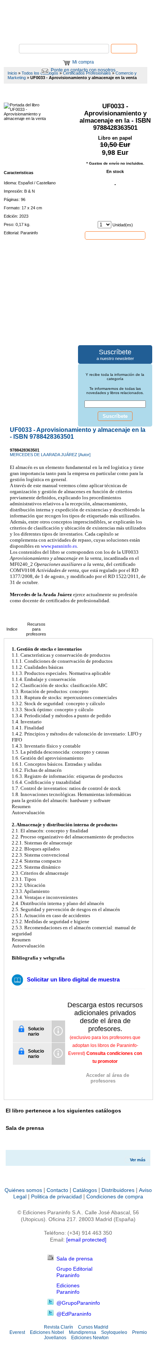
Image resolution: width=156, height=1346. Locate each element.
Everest (17, 1332)
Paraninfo (78, 32)
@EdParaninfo (73, 1314)
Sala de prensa (74, 1259)
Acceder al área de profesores (107, 1078)
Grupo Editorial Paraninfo (74, 1272)
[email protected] (86, 1240)
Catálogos (85, 1190)
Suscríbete (115, 416)
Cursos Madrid (93, 1327)
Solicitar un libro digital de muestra (73, 979)
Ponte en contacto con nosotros (83, 70)
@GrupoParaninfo (78, 1303)
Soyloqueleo (114, 1332)
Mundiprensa (82, 1332)
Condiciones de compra (114, 1196)
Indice (11, 629)
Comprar (115, 235)
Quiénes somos (23, 1190)
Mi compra (83, 62)
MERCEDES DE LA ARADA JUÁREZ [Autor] (50, 454)
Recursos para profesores (36, 629)
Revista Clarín (58, 1327)
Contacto (57, 1190)
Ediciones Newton (90, 1337)
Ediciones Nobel (47, 1332)
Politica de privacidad (56, 1196)
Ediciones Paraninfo (68, 1288)
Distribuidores (117, 1190)
